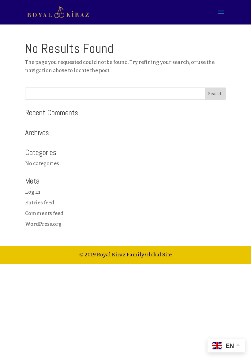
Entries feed (39, 203)
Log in (32, 192)
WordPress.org (43, 224)
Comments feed (44, 213)
